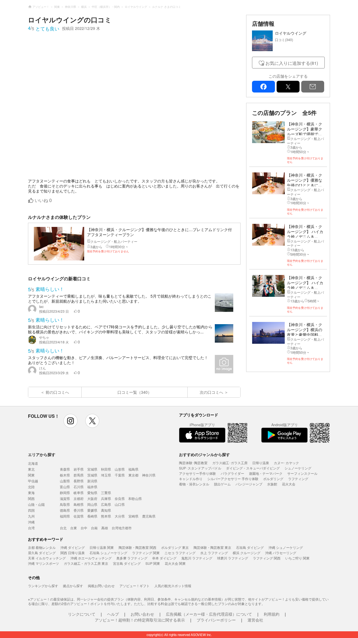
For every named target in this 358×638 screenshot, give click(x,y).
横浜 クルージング (246, 552)
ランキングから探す (43, 585)
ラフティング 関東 (146, 552)
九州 (31, 516)
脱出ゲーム (222, 484)
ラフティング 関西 (267, 558)
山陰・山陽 (36, 504)
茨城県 (92, 475)
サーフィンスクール (302, 473)
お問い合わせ (142, 614)
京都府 (79, 498)
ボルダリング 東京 (175, 547)
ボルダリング (273, 478)
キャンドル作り (190, 478)
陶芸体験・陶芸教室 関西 (137, 547)
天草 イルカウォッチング (47, 558)
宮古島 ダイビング (127, 563)
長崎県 (92, 516)
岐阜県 (79, 492)
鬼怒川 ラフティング (196, 558)
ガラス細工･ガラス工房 (230, 462)
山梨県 (65, 480)
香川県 (79, 510)
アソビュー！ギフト (134, 585)
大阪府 (92, 498)
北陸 (31, 486)
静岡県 (65, 492)
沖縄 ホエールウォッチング (91, 558)
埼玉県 (106, 475)
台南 (94, 527)
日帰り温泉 (260, 462)
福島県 (133, 469)
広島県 (106, 504)
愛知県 (92, 492)
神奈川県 (149, 475)
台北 (63, 527)
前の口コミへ (57, 392)
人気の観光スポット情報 (172, 585)
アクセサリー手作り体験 (197, 473)
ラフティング (298, 478)
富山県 (65, 486)
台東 (73, 527)
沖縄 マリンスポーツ (43, 563)
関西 (31, 498)
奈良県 (120, 498)
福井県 (92, 486)
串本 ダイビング (164, 558)
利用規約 (271, 614)
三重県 (106, 492)
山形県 (120, 469)
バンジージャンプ (248, 484)
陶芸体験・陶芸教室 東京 (212, 547)
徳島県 (65, 510)
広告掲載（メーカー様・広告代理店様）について (209, 614)
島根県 (79, 504)
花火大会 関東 (175, 563)
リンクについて (81, 614)
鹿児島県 (149, 516)
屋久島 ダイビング (42, 552)
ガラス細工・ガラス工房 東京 (86, 563)
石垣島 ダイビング (250, 547)
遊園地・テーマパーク (265, 473)
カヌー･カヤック (286, 462)
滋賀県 (65, 498)
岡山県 (92, 504)
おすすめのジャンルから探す (204, 454)
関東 (31, 475)
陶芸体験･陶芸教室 (193, 462)
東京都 (133, 475)
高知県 (106, 510)
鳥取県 (65, 504)
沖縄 (31, 522)
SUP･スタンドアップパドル (200, 468)
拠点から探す (73, 585)
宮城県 (92, 469)
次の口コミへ (211, 392)
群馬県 (79, 475)
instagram (70, 421)
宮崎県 (133, 516)
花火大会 (288, 484)
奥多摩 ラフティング (131, 558)
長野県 (79, 480)
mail (312, 87)
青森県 (65, 469)
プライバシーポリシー (216, 620)
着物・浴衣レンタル (194, 484)
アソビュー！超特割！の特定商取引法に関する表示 (140, 620)
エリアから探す (41, 454)
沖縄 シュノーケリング (285, 547)
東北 (31, 469)
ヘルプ (113, 614)
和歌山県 (135, 498)
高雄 (104, 527)
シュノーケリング (297, 468)
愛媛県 (92, 510)
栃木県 (65, 475)
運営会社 (255, 620)
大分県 (120, 516)
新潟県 (92, 480)
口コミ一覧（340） (134, 392)
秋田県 (106, 469)
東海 (31, 492)
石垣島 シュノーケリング (108, 552)
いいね (43, 200)
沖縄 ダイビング (72, 547)
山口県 (120, 504)
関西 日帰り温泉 (72, 552)
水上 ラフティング (214, 552)
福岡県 (65, 516)
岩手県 (79, 469)
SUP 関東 (152, 563)
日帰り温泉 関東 (102, 547)
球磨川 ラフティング (232, 558)
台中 (84, 527)
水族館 (272, 484)
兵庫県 (106, 498)
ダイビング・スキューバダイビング (253, 468)
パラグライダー (232, 473)
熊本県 (106, 516)
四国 (31, 510)
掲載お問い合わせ (101, 585)
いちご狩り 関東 (297, 558)
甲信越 (33, 480)
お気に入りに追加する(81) (291, 63)
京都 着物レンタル (42, 547)
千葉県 (120, 475)
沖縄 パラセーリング (280, 552)
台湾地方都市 (122, 527)
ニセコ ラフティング (180, 552)
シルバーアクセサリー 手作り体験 (232, 478)
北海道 (33, 463)
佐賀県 (79, 516)
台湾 (31, 527)
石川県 (79, 486)
